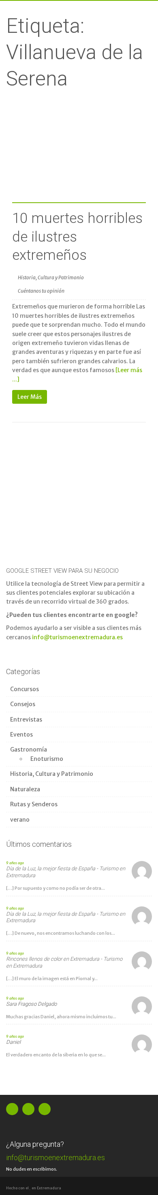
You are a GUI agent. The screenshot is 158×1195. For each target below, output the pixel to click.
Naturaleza (25, 789)
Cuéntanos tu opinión (41, 291)
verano (20, 819)
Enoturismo (46, 758)
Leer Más (29, 396)
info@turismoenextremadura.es (77, 637)
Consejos (22, 704)
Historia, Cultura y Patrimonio (51, 277)
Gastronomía (28, 749)
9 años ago (15, 863)
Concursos (24, 689)
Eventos (21, 734)
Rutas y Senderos (34, 804)
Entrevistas (26, 719)
